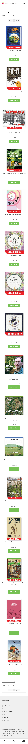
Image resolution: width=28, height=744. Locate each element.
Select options (14, 100)
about (5, 714)
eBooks (7, 7)
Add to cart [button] (14, 59)
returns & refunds (8, 711)
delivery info (7, 706)
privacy (6, 717)
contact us (7, 720)
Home (3, 7)
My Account (4, 741)
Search (14, 741)
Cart (22, 740)
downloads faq (8, 709)
